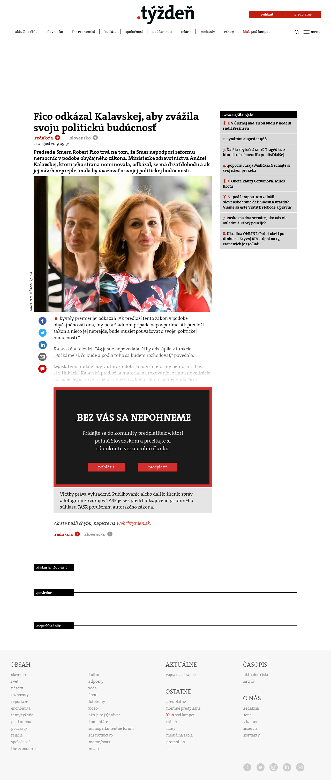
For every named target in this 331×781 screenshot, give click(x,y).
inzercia (251, 728)
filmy (170, 728)
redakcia (251, 708)
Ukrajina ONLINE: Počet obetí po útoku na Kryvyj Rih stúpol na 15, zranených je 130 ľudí (253, 239)
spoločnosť (134, 31)
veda (92, 688)
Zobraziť (60, 567)
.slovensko (80, 138)
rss (168, 748)
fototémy (97, 701)
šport (93, 694)
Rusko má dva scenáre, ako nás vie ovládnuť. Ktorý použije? (255, 220)
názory (17, 688)
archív (249, 681)
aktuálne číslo (26, 31)
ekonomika (21, 708)
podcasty (208, 31)
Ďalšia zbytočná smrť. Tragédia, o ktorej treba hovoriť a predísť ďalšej (254, 152)
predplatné (176, 701)
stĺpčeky (96, 681)
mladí (94, 748)
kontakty (252, 735)
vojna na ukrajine (181, 674)
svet (15, 681)
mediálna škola (179, 735)
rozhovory (20, 694)
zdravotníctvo (101, 735)
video (93, 708)
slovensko (55, 31)
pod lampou (162, 31)
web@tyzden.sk (133, 523)
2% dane (251, 721)
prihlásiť (106, 467)
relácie (186, 31)
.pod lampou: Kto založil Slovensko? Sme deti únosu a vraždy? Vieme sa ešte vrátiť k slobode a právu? (257, 202)
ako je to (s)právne (105, 715)
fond (248, 715)
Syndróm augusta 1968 (245, 139)
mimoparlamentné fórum (111, 728)
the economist (83, 31)
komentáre (98, 721)
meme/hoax (99, 742)
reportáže (19, 701)
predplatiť (157, 467)
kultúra (110, 31)
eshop (229, 31)
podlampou (21, 721)
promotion (175, 742)
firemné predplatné (183, 708)
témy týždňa (22, 715)
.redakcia (44, 138)
